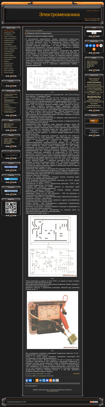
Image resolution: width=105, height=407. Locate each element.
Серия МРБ (95, 102)
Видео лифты (7, 126)
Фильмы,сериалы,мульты (10, 127)
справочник (96, 78)
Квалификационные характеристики (9, 100)
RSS (99, 18)
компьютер (98, 90)
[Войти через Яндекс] (97, 45)
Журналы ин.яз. (91, 107)
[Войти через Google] (101, 45)
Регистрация (93, 20)
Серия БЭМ (101, 102)
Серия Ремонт (99, 92)
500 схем (99, 100)
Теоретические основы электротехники (10, 111)
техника (87, 92)
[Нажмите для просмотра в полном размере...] (52, 67)
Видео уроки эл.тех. (9, 123)
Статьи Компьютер (9, 107)
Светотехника (88, 102)
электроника (42, 375)
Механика (6, 106)
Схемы (6, 104)
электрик (97, 99)
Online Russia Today (92, 63)
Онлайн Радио (90, 65)
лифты (90, 78)
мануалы (99, 107)
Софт (88, 94)
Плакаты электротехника (10, 138)
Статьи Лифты (8, 109)
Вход (98, 20)
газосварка (91, 99)
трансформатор (89, 86)
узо (88, 88)
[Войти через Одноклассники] (94, 49)
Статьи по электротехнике (11, 97)
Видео (88, 67)
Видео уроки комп (8, 125)
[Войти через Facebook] (93, 45)
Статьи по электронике (10, 102)
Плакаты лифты (8, 141)
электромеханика (94, 105)
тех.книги (94, 104)
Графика (101, 86)
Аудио (90, 88)
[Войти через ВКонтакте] (90, 45)
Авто (92, 90)
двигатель (96, 86)
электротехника (94, 85)
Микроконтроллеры (92, 100)
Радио (93, 92)
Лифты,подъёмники (9, 142)
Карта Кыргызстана (92, 61)
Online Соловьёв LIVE (92, 62)
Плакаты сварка (8, 139)
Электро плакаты (95, 94)
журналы (94, 97)
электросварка (96, 88)
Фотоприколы (7, 143)
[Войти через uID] (86, 45)
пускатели (88, 89)
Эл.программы (94, 80)
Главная (87, 20)
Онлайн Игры (90, 66)
